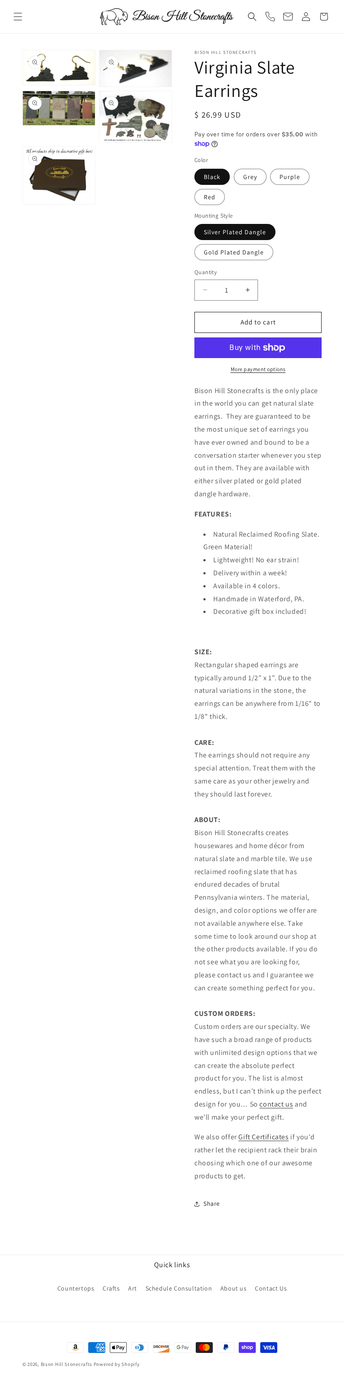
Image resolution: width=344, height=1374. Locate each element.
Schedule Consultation (179, 1288)
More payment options (258, 369)
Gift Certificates (263, 1137)
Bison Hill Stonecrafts (66, 1364)
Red (209, 197)
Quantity (205, 272)
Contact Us (271, 1288)
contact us (276, 1104)
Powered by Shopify (117, 1364)
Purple (290, 177)
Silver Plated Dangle (235, 232)
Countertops (76, 1288)
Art (132, 1288)
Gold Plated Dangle (234, 252)
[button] (18, 17)
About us (233, 1288)
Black (212, 177)
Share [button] (211, 1203)
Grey (250, 177)
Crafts (111, 1288)
